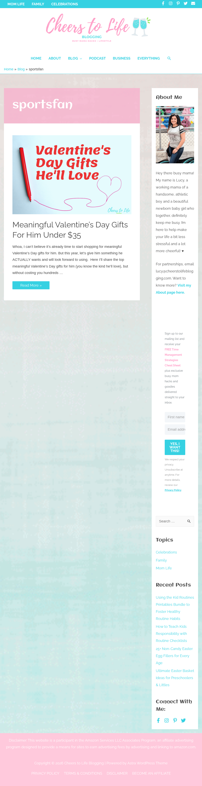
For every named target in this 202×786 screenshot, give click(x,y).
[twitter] (187, 3)
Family (161, 560)
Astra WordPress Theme (147, 763)
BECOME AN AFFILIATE (151, 773)
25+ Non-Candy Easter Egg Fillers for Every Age (174, 656)
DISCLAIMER (117, 773)
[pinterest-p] (179, 3)
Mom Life (164, 568)
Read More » (31, 285)
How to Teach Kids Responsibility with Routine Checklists (171, 633)
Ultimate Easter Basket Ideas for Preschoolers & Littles (175, 678)
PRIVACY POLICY (45, 773)
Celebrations (166, 552)
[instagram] (172, 3)
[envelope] (193, 3)
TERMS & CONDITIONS (83, 773)
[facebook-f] (164, 3)
